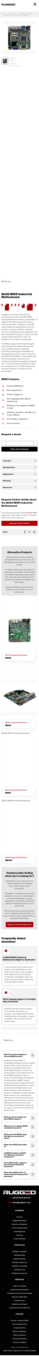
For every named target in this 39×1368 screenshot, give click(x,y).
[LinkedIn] (34, 532)
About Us (19, 1217)
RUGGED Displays (19, 1259)
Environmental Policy (19, 1324)
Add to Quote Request (19, 449)
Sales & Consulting (19, 1286)
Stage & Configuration (19, 1297)
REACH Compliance (19, 1331)
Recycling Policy (19, 1328)
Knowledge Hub (19, 1231)
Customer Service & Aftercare (19, 1308)
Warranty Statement (19, 1339)
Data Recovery (19, 1300)
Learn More (19, 658)
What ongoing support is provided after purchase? (19, 1000)
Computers (12, 13)
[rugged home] (19, 1192)
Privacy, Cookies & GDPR (19, 1320)
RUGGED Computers (19, 1251)
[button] (19, 460)
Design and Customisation (19, 1289)
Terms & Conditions (19, 1342)
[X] (29, 532)
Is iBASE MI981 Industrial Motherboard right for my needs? (19, 958)
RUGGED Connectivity (19, 1266)
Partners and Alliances (19, 1224)
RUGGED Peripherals (19, 1262)
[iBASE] (6, 286)
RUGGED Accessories (19, 1273)
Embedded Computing (26, 13)
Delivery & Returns (19, 1335)
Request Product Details (19, 523)
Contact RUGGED (19, 1239)
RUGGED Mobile (19, 1255)
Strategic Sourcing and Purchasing (19, 1293)
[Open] (35, 4)
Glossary (19, 1235)
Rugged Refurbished (19, 1220)
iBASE (30, 513)
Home (3, 13)
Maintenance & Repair (19, 1304)
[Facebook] (25, 532)
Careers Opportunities (19, 1228)
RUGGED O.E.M (19, 1270)
